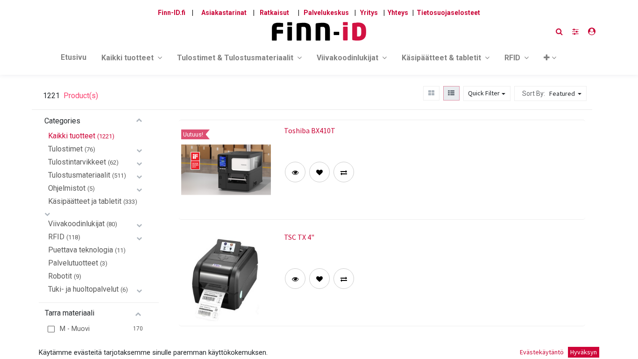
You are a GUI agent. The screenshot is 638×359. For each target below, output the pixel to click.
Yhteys (398, 12)
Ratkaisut (274, 12)
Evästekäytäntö (542, 352)
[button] (550, 59)
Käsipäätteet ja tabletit (84, 201)
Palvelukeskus (326, 12)
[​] (575, 31)
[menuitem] (73, 59)
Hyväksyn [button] (583, 352)
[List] (451, 93)
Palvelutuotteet (73, 262)
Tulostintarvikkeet (77, 162)
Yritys (369, 12)
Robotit (60, 276)
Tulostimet (65, 148)
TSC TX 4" (299, 237)
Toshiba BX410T (309, 130)
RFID (56, 236)
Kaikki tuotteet (71, 135)
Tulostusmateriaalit (79, 175)
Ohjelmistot (66, 188)
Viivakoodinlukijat (76, 223)
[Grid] (431, 93)
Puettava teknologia (80, 249)
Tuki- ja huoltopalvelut (83, 289)
